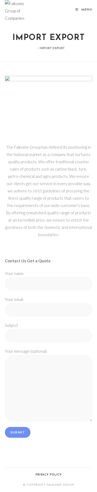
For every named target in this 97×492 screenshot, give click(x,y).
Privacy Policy (49, 474)
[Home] (33, 48)
